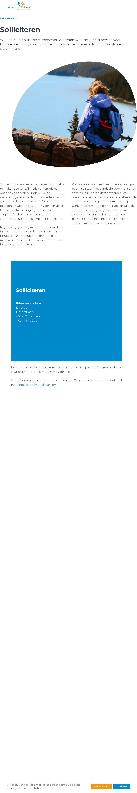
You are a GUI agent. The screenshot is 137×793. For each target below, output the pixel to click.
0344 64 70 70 (27, 320)
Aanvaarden (101, 786)
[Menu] (128, 5)
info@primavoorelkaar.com (37, 384)
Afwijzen (122, 786)
